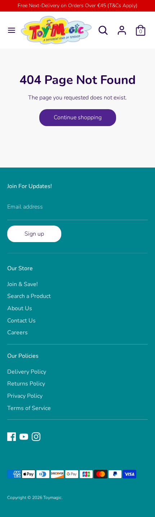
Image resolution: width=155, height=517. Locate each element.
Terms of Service (29, 408)
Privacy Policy (25, 396)
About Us (19, 308)
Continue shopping (78, 117)
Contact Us (21, 321)
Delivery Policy (26, 372)
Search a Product (29, 296)
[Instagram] (36, 436)
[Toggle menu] (9, 30)
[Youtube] (23, 436)
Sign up (34, 234)
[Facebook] (11, 436)
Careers (17, 333)
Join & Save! (22, 284)
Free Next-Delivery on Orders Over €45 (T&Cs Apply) (77, 5)
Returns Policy (26, 384)
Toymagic (52, 497)
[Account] (122, 27)
